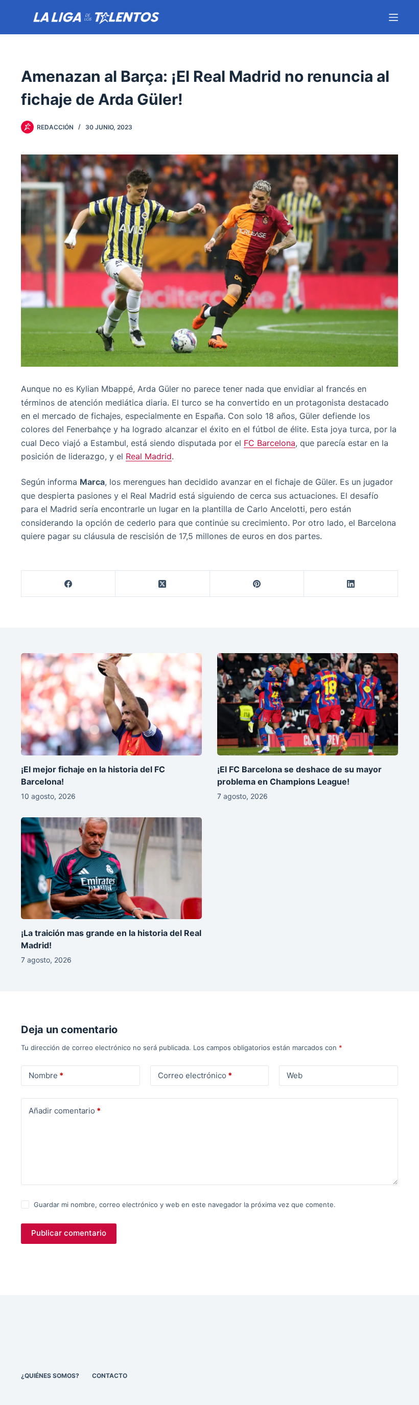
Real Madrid (149, 456)
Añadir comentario (65, 1111)
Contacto (109, 1375)
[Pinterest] (257, 584)
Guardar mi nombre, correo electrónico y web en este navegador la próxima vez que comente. (185, 1204)
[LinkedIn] (351, 584)
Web (294, 1075)
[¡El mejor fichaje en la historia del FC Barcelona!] (111, 704)
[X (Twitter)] (162, 584)
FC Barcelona (269, 443)
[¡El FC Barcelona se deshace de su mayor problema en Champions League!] (307, 704)
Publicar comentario (68, 1233)
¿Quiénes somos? (50, 1375)
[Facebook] (68, 584)
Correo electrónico (195, 1075)
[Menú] (393, 17)
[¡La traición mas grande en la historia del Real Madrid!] (111, 868)
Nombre (46, 1075)
